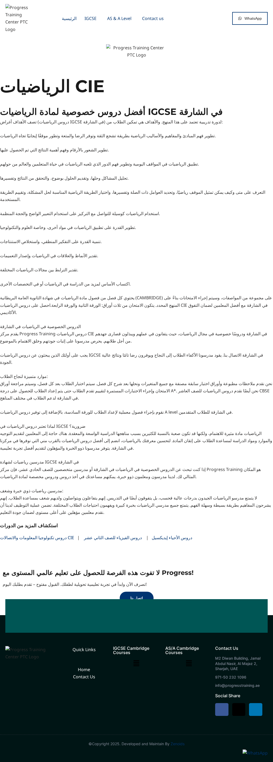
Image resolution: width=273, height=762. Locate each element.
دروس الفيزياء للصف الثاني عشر (113, 538)
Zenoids (177, 743)
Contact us (153, 18)
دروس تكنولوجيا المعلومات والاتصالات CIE (37, 538)
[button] (92, 18)
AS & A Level (119, 18)
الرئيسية (69, 18)
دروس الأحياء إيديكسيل (172, 538)
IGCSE (91, 18)
